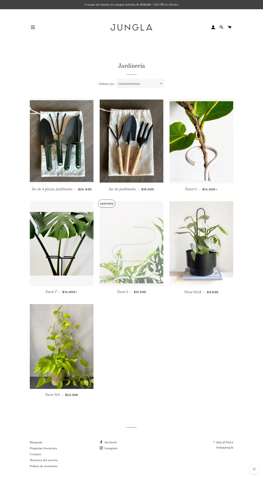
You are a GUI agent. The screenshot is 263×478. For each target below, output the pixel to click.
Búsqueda (36, 442)
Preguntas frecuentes (43, 448)
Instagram (111, 448)
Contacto (35, 454)
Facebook (110, 442)
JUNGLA (228, 442)
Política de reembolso (44, 466)
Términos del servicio (44, 460)
